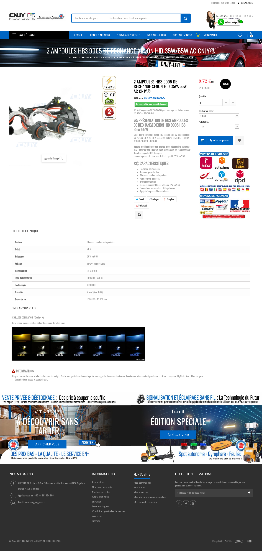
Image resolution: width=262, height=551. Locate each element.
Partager (154, 199)
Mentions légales (101, 506)
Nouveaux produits (102, 487)
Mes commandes (142, 482)
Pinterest (142, 205)
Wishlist (240, 35)
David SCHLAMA (35, 540)
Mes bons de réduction (146, 502)
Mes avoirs (139, 487)
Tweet (141, 199)
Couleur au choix (206, 111)
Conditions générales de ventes (108, 511)
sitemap (96, 520)
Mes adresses (141, 492)
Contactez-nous (100, 496)
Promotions (98, 482)
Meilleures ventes (101, 492)
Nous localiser (32, 488)
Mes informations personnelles (150, 497)
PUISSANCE (204, 121)
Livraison (96, 501)
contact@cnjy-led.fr (35, 502)
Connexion (246, 3)
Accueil (73, 57)
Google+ (170, 199)
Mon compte (142, 474)
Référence (138, 98)
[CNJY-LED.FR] (37, 16)
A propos (97, 516)
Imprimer (140, 215)
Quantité (202, 96)
